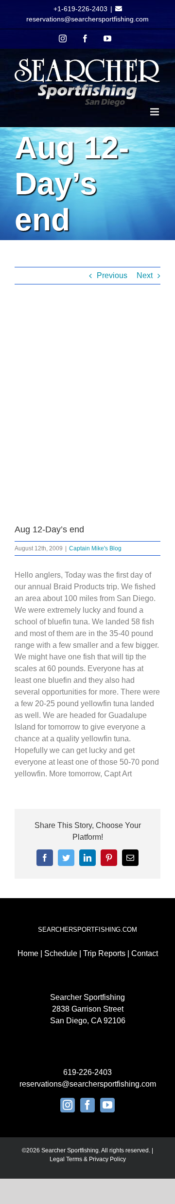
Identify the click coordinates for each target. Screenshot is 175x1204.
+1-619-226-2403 (80, 9)
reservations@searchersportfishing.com (87, 19)
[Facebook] (87, 1105)
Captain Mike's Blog (95, 548)
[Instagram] (67, 1105)
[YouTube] (107, 1105)
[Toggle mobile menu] (155, 112)
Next (145, 275)
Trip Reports (104, 953)
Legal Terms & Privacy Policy (88, 1159)
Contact (144, 953)
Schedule (60, 953)
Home (28, 953)
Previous (112, 275)
